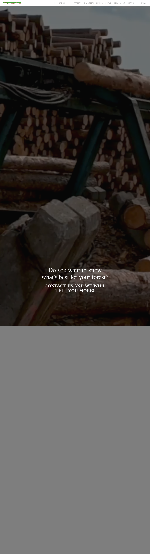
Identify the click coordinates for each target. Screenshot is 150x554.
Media (115, 3)
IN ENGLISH (143, 3)
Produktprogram (75, 3)
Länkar (122, 3)
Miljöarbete (89, 3)
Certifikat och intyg (103, 3)
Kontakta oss (132, 3)
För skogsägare (59, 3)
